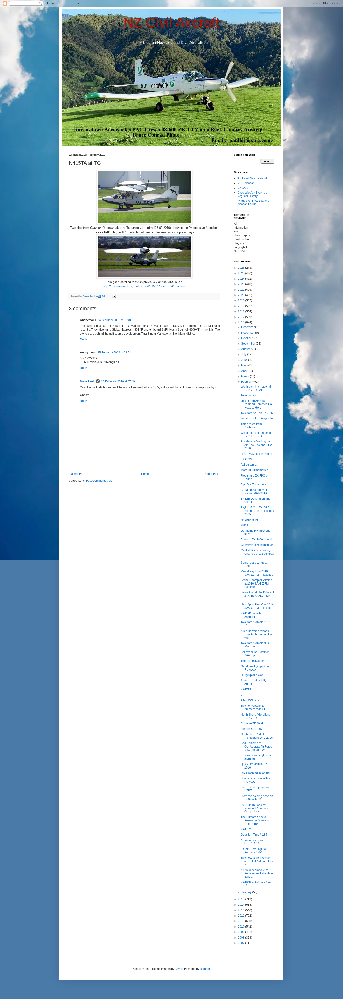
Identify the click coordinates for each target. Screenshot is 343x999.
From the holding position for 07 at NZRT (257, 797)
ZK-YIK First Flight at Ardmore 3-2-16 (253, 850)
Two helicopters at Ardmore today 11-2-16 (257, 707)
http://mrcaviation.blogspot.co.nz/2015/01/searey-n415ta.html (144, 286)
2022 (241, 289)
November (248, 332)
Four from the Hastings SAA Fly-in (255, 653)
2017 (241, 317)
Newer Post (77, 474)
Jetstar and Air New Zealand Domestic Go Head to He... (256, 404)
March (245, 376)
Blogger (205, 969)
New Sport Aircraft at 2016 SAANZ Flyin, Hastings (257, 606)
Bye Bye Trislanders (253, 484)
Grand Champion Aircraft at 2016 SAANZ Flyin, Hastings (256, 584)
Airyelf (179, 969)
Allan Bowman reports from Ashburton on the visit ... (256, 634)
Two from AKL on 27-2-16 (257, 413)
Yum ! (244, 525)
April (244, 371)
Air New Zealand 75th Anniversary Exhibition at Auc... (257, 873)
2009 (241, 932)
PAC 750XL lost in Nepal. (257, 453)
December (248, 327)
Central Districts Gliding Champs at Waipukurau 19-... (257, 554)
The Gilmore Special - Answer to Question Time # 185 (255, 820)
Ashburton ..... (249, 464)
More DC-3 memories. (255, 470)
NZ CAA (242, 188)
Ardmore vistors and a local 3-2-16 (255, 842)
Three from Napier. (252, 661)
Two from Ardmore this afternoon (255, 645)
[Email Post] (114, 296)
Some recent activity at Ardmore (255, 682)
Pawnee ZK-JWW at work (257, 539)
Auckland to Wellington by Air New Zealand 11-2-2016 (257, 445)
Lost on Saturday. (252, 729)
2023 (241, 284)
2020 (241, 300)
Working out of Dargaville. (257, 418)
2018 (241, 311)
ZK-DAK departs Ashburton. (251, 615)
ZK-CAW (246, 459)
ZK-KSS (246, 689)
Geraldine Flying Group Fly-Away (255, 668)
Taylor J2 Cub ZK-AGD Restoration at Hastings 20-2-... (257, 511)
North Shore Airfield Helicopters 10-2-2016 (257, 736)
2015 (241, 899)
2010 (241, 926)
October (246, 338)
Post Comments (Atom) (100, 480)
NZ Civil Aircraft (171, 22)
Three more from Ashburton (251, 425)
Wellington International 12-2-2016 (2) (256, 388)
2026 (241, 267)
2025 (241, 273)
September (248, 343)
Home (145, 474)
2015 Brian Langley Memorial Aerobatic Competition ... (255, 808)
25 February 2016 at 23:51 (114, 352)
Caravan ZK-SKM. (252, 723)
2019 (241, 306)
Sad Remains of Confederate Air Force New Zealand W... (256, 746)
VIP (243, 694)
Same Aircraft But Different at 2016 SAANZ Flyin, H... (257, 596)
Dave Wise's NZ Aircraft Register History (252, 194)
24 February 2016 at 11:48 (114, 320)
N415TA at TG (249, 519)
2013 (241, 910)
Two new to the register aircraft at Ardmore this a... (257, 861)
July (244, 354)
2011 (241, 921)
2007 (241, 943)
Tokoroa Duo (249, 395)
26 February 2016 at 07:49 (118, 381)
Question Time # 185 (254, 834)
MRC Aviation (246, 183)
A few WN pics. (250, 700)
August (246, 349)
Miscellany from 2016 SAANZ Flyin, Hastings (257, 573)
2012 (241, 915)
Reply (84, 339)
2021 (241, 295)
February (247, 381)
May (244, 365)
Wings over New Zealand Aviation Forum (253, 202)
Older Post (212, 474)
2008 (241, 937)
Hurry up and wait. (252, 675)
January (246, 892)
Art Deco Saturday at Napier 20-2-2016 (254, 491)
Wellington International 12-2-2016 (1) (256, 434)
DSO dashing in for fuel (255, 773)
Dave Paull (87, 381)
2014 (241, 904)
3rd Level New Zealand (252, 178)
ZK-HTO (246, 829)
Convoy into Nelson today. (257, 545)
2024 (241, 278)
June (244, 360)
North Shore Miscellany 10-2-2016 (255, 716)
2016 (241, 322)
